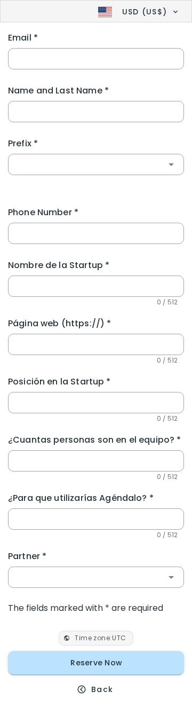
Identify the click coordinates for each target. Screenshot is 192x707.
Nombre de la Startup (58, 265)
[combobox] (96, 164)
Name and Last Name (58, 90)
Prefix (23, 143)
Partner (27, 556)
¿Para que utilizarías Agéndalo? (81, 498)
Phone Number (43, 212)
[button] (137, 11)
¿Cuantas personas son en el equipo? (94, 440)
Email (23, 38)
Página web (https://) (59, 323)
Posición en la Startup (59, 381)
